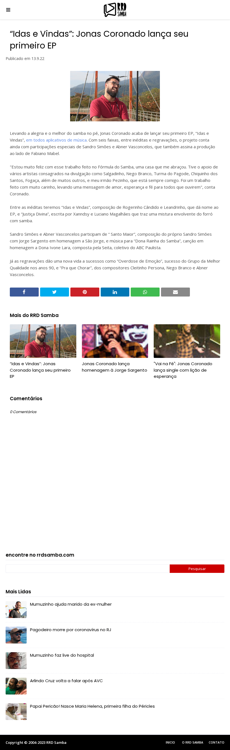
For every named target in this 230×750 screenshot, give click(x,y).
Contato (216, 742)
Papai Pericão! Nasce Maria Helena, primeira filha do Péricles (92, 706)
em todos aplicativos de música (56, 140)
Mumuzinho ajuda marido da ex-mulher (71, 604)
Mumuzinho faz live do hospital (62, 655)
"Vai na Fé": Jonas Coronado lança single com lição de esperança (183, 370)
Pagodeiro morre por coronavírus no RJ (70, 630)
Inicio (170, 742)
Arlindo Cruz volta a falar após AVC (66, 681)
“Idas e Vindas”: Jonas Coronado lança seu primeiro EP (40, 370)
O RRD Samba (192, 742)
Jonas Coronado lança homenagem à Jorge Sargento (114, 367)
